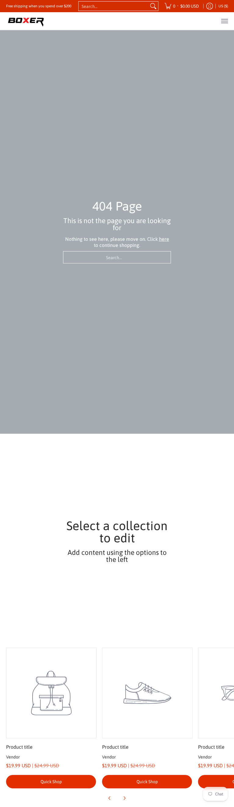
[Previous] (109, 798)
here (164, 239)
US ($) (223, 6)
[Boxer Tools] (26, 21)
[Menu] (224, 21)
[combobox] (113, 6)
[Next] (124, 798)
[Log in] (210, 6)
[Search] (153, 6)
